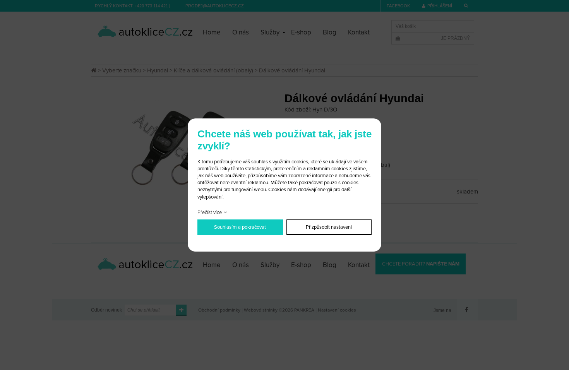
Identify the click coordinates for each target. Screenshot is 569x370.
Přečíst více (209, 212)
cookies (299, 162)
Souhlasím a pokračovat (240, 227)
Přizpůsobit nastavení (329, 227)
